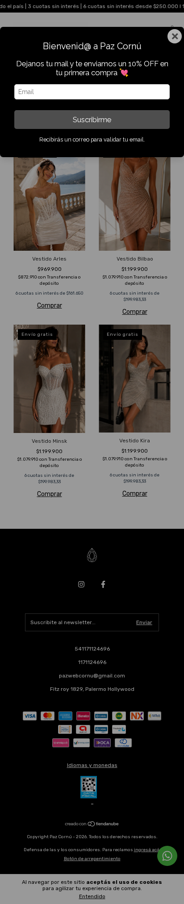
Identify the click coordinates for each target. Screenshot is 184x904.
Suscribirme (92, 119)
